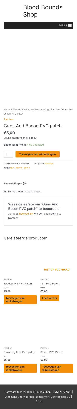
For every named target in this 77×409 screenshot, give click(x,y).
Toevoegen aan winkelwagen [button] (15, 300)
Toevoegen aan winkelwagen (37, 154)
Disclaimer (42, 396)
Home (7, 109)
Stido (39, 401)
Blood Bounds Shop (43, 11)
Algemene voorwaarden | (20, 396)
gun (12, 167)
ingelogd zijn (26, 213)
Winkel (16, 109)
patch (27, 167)
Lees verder (49, 298)
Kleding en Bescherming (35, 109)
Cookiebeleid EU (60, 396)
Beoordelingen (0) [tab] (15, 183)
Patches (55, 109)
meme (19, 167)
